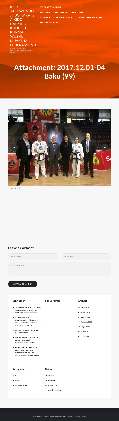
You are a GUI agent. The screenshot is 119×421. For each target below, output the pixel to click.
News (17, 380)
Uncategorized (21, 385)
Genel (17, 376)
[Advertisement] (59, 212)
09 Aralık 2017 (14, 188)
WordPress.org (54, 390)
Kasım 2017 (85, 317)
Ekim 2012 (85, 331)
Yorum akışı (52, 385)
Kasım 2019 (85, 307)
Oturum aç (52, 376)
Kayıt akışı (52, 380)
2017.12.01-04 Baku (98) (13, 147)
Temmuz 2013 (86, 322)
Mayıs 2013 (85, 327)
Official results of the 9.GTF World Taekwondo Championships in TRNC (26, 340)
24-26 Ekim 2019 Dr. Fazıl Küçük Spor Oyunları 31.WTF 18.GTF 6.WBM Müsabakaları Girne (28, 310)
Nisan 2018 (85, 312)
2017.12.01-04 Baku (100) (107, 147)
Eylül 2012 (85, 336)
